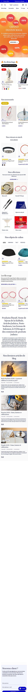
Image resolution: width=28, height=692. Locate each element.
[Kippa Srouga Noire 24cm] (8, 252)
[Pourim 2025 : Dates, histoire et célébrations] (14, 403)
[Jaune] (8, 89)
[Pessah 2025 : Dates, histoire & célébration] (14, 435)
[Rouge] (4, 89)
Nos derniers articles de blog (14, 357)
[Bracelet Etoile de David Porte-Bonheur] (8, 113)
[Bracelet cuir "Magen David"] (8, 150)
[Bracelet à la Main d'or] (8, 75)
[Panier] (25, 5)
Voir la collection (14, 139)
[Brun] (4, 165)
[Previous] (1, 1)
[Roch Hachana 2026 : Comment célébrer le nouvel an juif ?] (14, 368)
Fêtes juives (6, 373)
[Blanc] (2, 89)
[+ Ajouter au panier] (3, 81)
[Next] (26, 1)
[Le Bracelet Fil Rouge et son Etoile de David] (8, 294)
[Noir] (6, 89)
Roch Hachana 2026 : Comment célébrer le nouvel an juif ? (11, 379)
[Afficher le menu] (1, 5)
